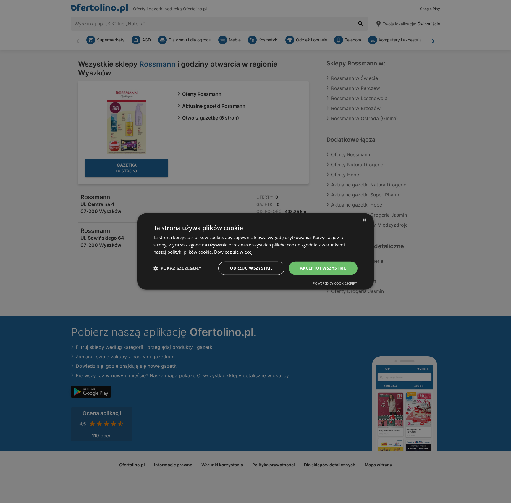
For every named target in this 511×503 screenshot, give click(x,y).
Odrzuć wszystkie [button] (251, 268)
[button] (177, 268)
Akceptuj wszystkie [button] (323, 268)
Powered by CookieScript (335, 283)
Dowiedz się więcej (233, 252)
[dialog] (255, 251)
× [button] (364, 220)
